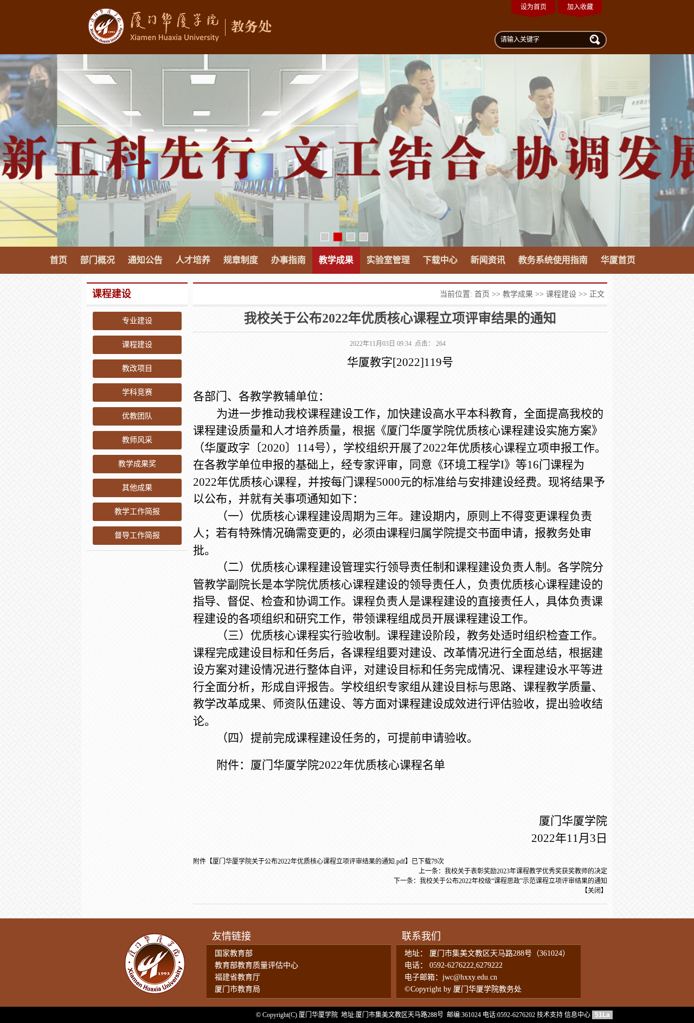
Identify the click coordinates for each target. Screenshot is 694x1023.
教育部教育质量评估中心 (256, 965)
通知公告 (145, 260)
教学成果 (336, 260)
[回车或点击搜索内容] (593, 39)
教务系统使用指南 (553, 260)
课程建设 (137, 344)
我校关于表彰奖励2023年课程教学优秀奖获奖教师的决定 (526, 871)
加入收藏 (580, 7)
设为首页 (533, 7)
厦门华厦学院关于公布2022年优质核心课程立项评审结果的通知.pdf (309, 861)
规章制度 (240, 260)
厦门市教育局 (237, 989)
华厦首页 (618, 260)
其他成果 (137, 488)
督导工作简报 (137, 535)
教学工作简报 (137, 511)
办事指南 (288, 260)
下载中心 (440, 260)
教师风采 (137, 440)
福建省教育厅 (237, 977)
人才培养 (193, 260)
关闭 (594, 891)
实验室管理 (388, 260)
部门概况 (97, 260)
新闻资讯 (488, 260)
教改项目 (137, 368)
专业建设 (137, 321)
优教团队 (137, 416)
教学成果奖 (137, 464)
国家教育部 (234, 953)
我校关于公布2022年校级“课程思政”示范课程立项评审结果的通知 (513, 881)
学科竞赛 (137, 392)
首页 (58, 260)
